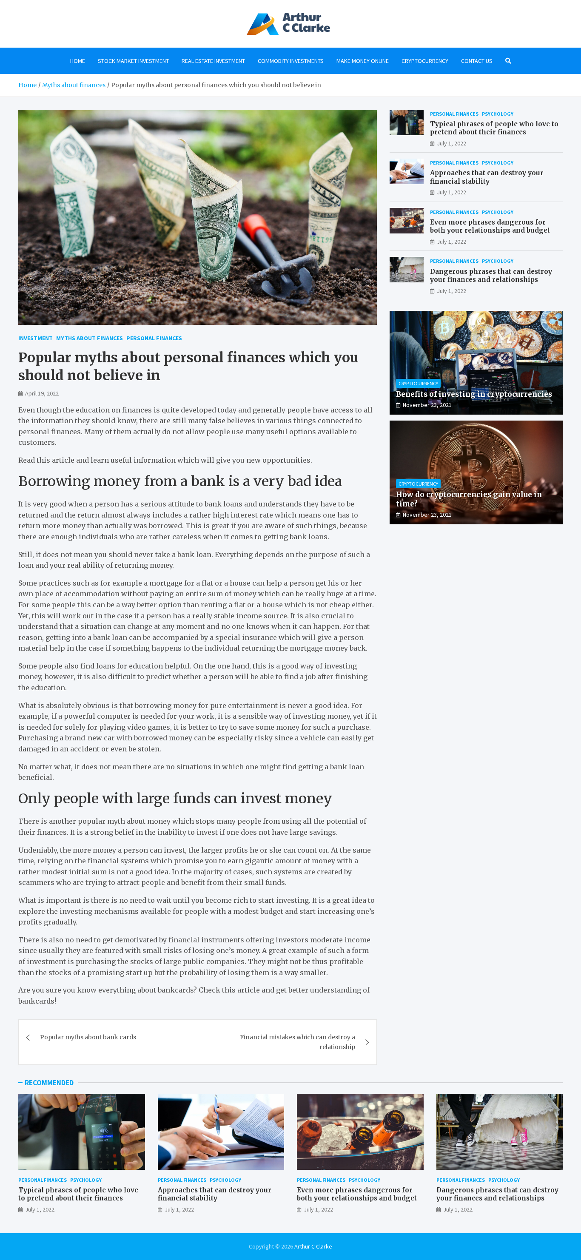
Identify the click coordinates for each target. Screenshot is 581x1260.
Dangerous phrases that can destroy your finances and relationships (491, 275)
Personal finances (154, 338)
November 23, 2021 (427, 405)
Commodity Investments (291, 61)
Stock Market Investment (133, 61)
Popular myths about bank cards (88, 1037)
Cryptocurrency (425, 61)
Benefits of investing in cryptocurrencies (474, 394)
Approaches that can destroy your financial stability (487, 177)
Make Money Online (362, 61)
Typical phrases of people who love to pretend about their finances (494, 128)
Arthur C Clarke (313, 1246)
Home (77, 61)
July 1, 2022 (451, 143)
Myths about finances (89, 338)
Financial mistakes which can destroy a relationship (297, 1041)
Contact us (477, 61)
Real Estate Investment (213, 61)
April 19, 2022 (42, 393)
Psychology (497, 114)
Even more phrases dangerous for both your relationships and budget (490, 226)
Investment (35, 338)
